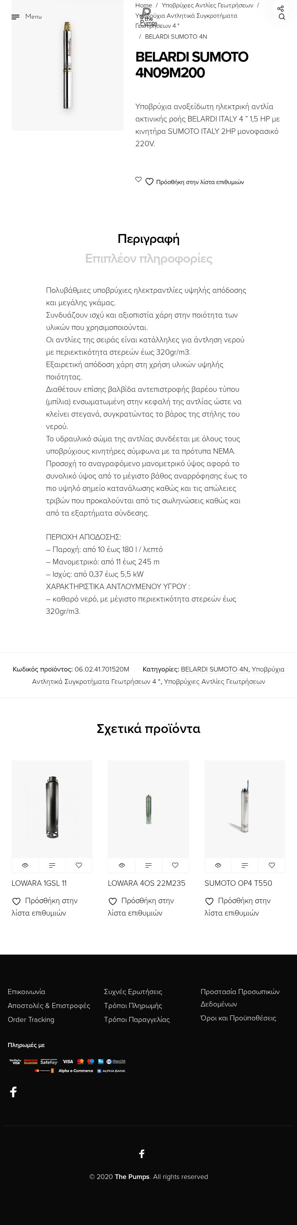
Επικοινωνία (26, 992)
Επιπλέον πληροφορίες (148, 259)
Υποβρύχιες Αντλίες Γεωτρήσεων (214, 681)
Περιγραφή (148, 239)
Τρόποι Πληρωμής (133, 1005)
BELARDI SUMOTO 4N (176, 37)
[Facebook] (13, 1092)
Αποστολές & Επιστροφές (49, 1005)
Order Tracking (31, 1019)
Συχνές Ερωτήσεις (133, 992)
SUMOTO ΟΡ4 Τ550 (238, 883)
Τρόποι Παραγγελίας (137, 1019)
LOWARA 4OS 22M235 (147, 883)
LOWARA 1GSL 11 (39, 883)
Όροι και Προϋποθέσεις (238, 1018)
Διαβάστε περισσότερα (51, 865)
